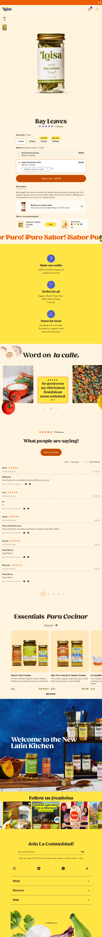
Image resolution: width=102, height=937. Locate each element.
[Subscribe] (82, 852)
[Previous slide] (45, 409)
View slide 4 (52, 694)
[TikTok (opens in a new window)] (87, 868)
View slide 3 (51, 694)
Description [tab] (21, 186)
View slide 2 (49, 694)
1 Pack (21, 141)
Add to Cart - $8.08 (51, 178)
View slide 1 (47, 694)
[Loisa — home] (7, 9)
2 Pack (32, 141)
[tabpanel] (51, 195)
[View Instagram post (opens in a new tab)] (17, 815)
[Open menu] (97, 9)
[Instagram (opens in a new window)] (14, 868)
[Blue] (81, 224)
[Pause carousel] (51, 409)
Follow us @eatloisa (51, 798)
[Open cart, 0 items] (89, 9)
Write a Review (51, 452)
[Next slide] (57, 409)
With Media (95, 462)
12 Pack (55, 140)
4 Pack (44, 140)
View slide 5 (54, 694)
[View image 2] (4, 27)
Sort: (67, 462)
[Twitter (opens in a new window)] (38, 868)
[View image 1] (4, 19)
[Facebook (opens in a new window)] (63, 868)
